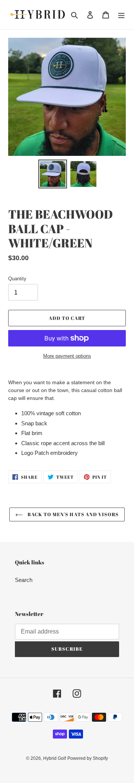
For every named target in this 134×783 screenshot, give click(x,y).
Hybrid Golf (54, 758)
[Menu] (121, 15)
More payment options (67, 356)
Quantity (17, 278)
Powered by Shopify (87, 758)
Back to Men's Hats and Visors (72, 514)
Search (23, 580)
